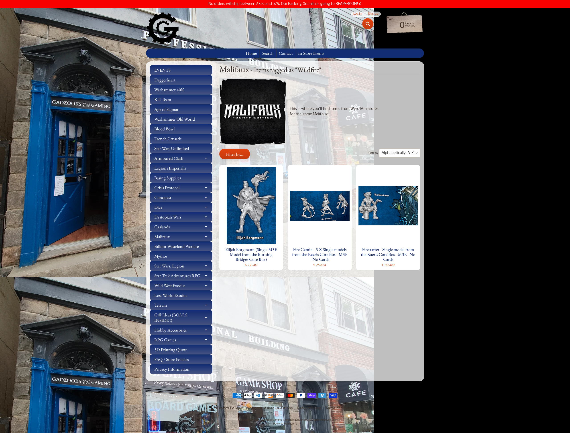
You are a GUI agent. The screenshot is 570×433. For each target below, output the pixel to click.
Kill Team (162, 99)
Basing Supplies (167, 178)
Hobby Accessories (183, 331)
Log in (357, 14)
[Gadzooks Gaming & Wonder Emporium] (162, 28)
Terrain (183, 306)
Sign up (373, 14)
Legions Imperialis (170, 168)
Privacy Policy (228, 408)
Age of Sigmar (166, 109)
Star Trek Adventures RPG (183, 277)
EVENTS (162, 70)
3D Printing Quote (170, 349)
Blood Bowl (164, 129)
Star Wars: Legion (183, 267)
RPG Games (183, 341)
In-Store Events (311, 53)
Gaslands (183, 228)
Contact (286, 53)
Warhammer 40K (169, 90)
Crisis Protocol (183, 188)
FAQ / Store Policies (171, 359)
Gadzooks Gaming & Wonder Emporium (283, 420)
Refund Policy (309, 408)
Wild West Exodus (183, 286)
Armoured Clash (183, 159)
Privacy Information (171, 369)
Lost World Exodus (170, 295)
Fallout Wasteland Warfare (176, 246)
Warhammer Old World (174, 119)
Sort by (373, 153)
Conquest (183, 198)
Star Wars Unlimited (171, 148)
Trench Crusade (168, 139)
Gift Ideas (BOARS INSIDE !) (183, 318)
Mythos (160, 256)
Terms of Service (339, 408)
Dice (183, 208)
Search (267, 53)
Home (251, 53)
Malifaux (183, 237)
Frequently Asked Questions (268, 408)
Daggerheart (164, 80)
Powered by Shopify (285, 424)
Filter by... (234, 154)
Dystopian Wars (183, 218)
